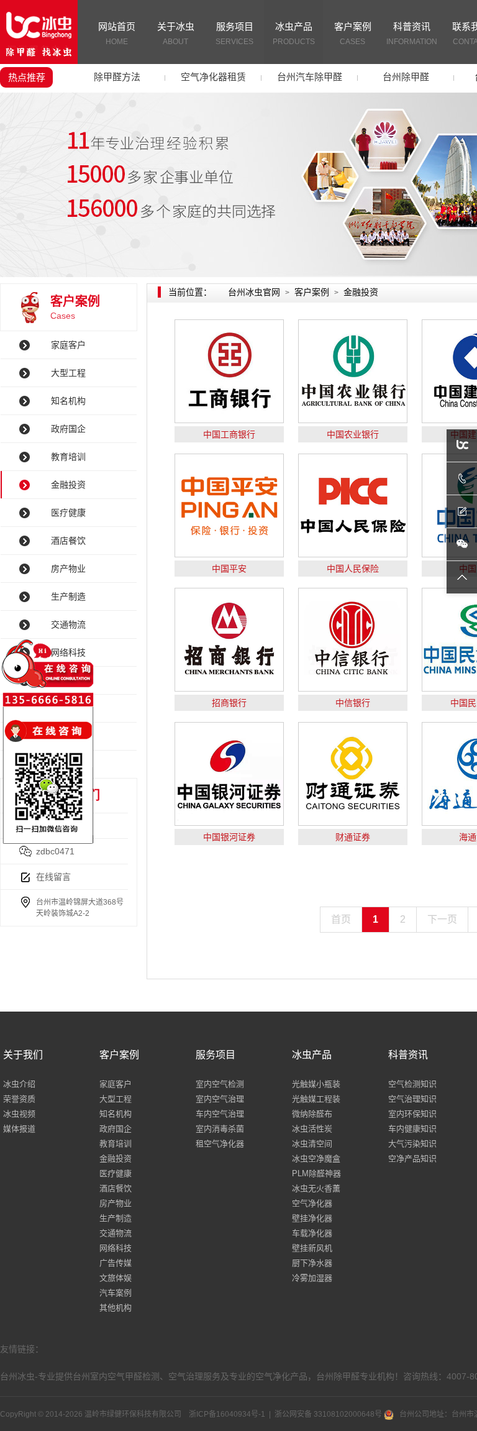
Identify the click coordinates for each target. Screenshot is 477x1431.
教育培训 (68, 457)
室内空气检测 (220, 1084)
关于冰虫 (175, 33)
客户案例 (352, 33)
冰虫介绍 (19, 1084)
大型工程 (68, 373)
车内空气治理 (220, 1113)
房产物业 (68, 569)
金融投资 (68, 485)
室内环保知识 (412, 1113)
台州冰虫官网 (254, 292)
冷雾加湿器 (312, 1277)
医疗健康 (68, 513)
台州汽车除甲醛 (309, 76)
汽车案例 (115, 1292)
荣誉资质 (19, 1099)
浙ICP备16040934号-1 (227, 1414)
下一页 (442, 919)
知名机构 (68, 401)
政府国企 (68, 429)
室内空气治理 (220, 1099)
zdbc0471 (55, 851)
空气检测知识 (412, 1084)
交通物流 (115, 1233)
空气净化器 (312, 1203)
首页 (341, 919)
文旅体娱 (115, 1277)
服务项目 (234, 33)
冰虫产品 (294, 33)
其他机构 (115, 1307)
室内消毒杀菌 (220, 1128)
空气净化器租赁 (213, 76)
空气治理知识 (412, 1099)
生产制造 (115, 1218)
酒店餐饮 (68, 541)
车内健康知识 (412, 1128)
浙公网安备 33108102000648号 (329, 1414)
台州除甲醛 (406, 76)
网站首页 (116, 33)
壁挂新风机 (312, 1248)
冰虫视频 (19, 1113)
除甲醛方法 (117, 76)
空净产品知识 (412, 1158)
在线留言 (53, 877)
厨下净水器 (312, 1263)
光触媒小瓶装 (316, 1084)
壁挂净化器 (312, 1218)
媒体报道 (19, 1128)
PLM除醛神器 (316, 1173)
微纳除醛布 (312, 1113)
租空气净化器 (220, 1143)
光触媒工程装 (316, 1099)
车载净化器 (312, 1233)
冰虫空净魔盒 (316, 1158)
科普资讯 (411, 33)
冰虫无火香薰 (316, 1188)
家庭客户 (68, 345)
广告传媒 (115, 1263)
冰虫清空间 (312, 1143)
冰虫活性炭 (312, 1128)
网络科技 (115, 1248)
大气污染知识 (412, 1143)
